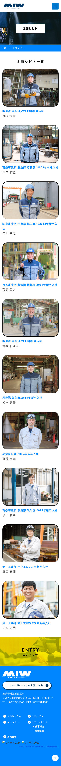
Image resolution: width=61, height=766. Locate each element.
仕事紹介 (39, 726)
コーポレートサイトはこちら (27, 685)
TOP (5, 48)
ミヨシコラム (14, 716)
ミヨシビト (37, 716)
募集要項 (11, 736)
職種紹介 (39, 731)
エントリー (13, 722)
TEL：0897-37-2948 (13, 702)
